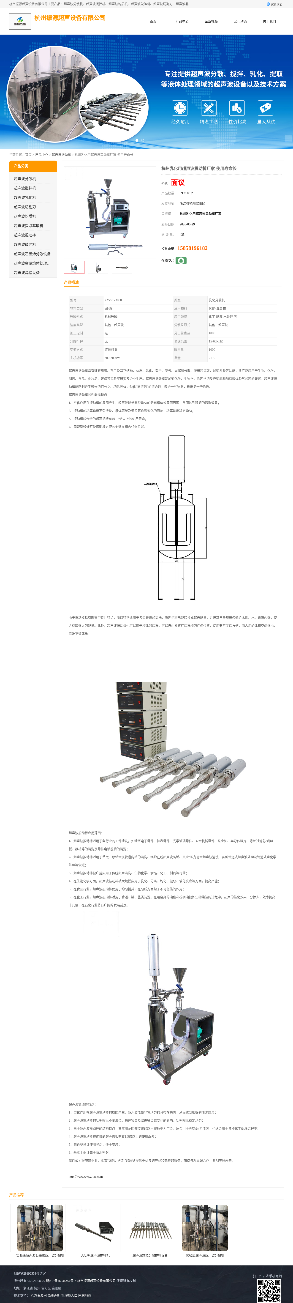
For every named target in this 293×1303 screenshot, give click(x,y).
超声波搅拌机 (25, 188)
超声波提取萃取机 (28, 226)
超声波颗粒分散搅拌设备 (146, 1255)
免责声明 (54, 1295)
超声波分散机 (25, 179)
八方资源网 (39, 1295)
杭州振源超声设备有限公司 (96, 1281)
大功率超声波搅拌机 (91, 1255)
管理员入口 (69, 1295)
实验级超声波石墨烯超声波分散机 (37, 1255)
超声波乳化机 (25, 198)
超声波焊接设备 (27, 273)
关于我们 (269, 21)
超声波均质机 (25, 216)
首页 (153, 21)
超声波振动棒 (61, 154)
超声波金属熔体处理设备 (34, 263)
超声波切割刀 (25, 207)
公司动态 (240, 21)
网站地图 (84, 1295)
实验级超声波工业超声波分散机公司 (256, 1255)
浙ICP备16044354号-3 (61, 1281)
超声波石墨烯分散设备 (32, 254)
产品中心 (182, 21)
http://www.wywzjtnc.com (86, 1176)
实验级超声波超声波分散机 (201, 1255)
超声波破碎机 (25, 244)
